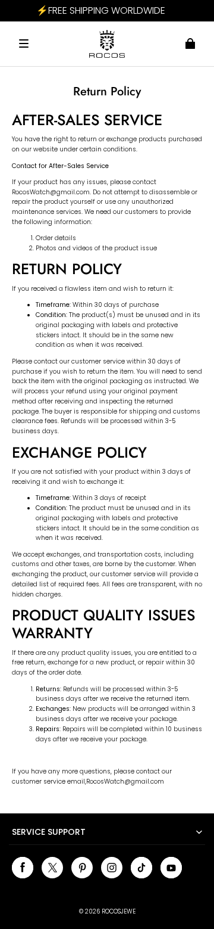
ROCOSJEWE (119, 911)
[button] (24, 43)
